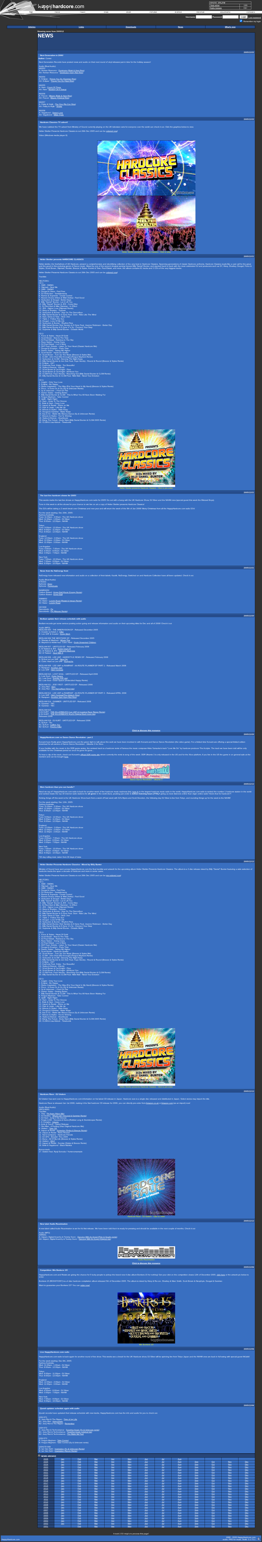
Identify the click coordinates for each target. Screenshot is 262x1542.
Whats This (65, 640)
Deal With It (58, 653)
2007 (46, 1510)
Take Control (62, 1440)
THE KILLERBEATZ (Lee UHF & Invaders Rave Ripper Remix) (77, 712)
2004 (46, 1518)
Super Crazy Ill (64, 649)
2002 (46, 1523)
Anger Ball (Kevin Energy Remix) (67, 592)
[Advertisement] (185, 41)
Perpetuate (53, 586)
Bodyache (68, 661)
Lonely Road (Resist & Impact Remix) (65, 601)
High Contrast (57, 670)
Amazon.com (167, 1103)
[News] (57, 13)
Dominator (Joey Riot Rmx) (71, 73)
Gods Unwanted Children (85, 642)
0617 (52, 1141)
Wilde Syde (59, 115)
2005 (46, 1515)
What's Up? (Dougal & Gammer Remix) (69, 1116)
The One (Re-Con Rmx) (65, 104)
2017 (46, 1483)
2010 (46, 1502)
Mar (96, 1459)
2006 (46, 1513)
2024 (46, 1464)
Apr (112, 1459)
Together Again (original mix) (79, 1432)
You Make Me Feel (75, 1434)
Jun (146, 1459)
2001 (46, 1526)
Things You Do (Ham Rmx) (62, 81)
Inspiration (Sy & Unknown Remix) (70, 1449)
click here (221, 1275)
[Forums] (153, 13)
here (66, 757)
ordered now (111, 131)
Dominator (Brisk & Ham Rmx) (71, 70)
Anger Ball (58, 594)
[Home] (31, 13)
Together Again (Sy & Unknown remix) (82, 1430)
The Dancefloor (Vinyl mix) (62, 689)
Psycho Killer (56, 727)
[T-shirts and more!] (128, 13)
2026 (46, 1459)
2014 (46, 1491)
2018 (46, 1480)
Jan (62, 1459)
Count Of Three (54, 87)
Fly (52, 609)
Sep (196, 1462)
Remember (69, 1424)
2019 (46, 1478)
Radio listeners (216, 8)
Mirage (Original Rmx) (59, 98)
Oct (213, 1462)
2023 (46, 1467)
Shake (59, 106)
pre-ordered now (113, 875)
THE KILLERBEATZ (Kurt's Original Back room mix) (73, 714)
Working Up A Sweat (57, 89)
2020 (46, 1475)
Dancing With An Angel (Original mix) (95, 1239)
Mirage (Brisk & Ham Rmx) (60, 96)
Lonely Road (54, 603)
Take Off (53, 1128)
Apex (50, 584)
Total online (214, 5)
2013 (46, 1494)
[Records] (200, 13)
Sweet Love (57, 113)
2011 (46, 1499)
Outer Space (57, 676)
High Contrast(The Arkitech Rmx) (65, 695)
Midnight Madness (67, 651)
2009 (46, 1505)
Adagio (55, 1122)
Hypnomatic (58, 1421)
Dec (246, 1462)
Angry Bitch (65, 634)
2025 (46, 1462)
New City (64, 659)
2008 (46, 1507)
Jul (163, 1459)
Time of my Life (70, 1419)
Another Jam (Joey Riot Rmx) (64, 697)
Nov (230, 1462)
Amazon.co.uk (152, 1103)
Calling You (55, 725)
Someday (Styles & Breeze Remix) (72, 1130)
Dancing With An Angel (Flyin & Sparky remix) (97, 1237)
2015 (46, 1489)
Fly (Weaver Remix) (59, 611)
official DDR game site (90, 755)
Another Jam (56, 668)
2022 (46, 1470)
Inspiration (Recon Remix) (66, 1451)
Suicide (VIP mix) (60, 678)
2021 (46, 1472)
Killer (61, 632)
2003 (46, 1521)
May (129, 1459)
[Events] (178, 13)
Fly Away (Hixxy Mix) (55, 1114)
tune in (135, 792)
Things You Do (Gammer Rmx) (62, 79)
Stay (53, 687)
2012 (46, 1497)
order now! (85, 1285)
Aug (179, 1459)
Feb (79, 1459)
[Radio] (82, 13)
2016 (46, 1486)
